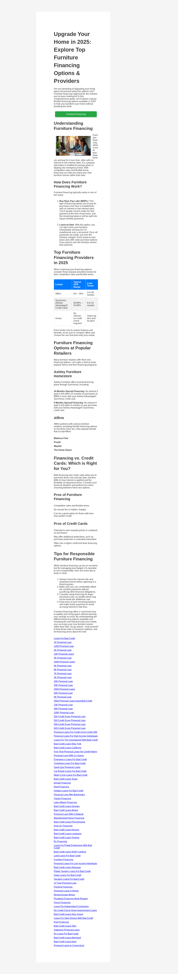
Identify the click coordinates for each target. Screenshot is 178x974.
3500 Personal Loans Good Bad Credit (73, 701)
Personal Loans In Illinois (66, 891)
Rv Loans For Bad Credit (66, 934)
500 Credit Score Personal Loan (70, 724)
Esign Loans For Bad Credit (67, 875)
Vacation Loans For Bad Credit (69, 879)
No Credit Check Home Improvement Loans (75, 910)
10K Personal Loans (64, 654)
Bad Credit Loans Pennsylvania (69, 822)
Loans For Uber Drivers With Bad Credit (73, 918)
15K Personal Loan (63, 705)
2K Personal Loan (63, 650)
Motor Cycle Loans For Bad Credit (70, 775)
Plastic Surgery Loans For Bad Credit (72, 871)
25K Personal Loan (63, 685)
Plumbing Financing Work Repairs (71, 898)
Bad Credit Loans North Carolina (70, 852)
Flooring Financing (63, 887)
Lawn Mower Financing (65, 802)
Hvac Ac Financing (63, 826)
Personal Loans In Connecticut (69, 945)
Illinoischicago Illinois (64, 895)
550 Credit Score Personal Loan (70, 716)
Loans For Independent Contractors (71, 906)
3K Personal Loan (63, 658)
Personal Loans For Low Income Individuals (75, 863)
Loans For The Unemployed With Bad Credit (76, 740)
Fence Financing (62, 902)
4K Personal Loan (63, 677)
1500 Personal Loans (64, 662)
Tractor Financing (62, 798)
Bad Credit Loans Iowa (65, 941)
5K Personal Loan (63, 666)
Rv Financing (60, 841)
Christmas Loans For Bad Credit (70, 763)
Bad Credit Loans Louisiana (67, 833)
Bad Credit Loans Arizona (66, 830)
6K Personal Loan (63, 697)
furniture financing (76, 114)
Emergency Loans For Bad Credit (70, 759)
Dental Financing (62, 783)
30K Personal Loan (63, 708)
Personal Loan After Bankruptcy (69, 794)
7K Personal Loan (63, 673)
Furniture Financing (63, 859)
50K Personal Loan (63, 693)
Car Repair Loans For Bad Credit (70, 771)
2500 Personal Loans (64, 689)
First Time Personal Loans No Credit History (75, 751)
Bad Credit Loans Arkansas (67, 867)
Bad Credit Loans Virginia (66, 837)
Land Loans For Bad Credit (67, 855)
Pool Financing (61, 922)
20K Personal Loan (63, 681)
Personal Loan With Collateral (68, 814)
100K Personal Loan (64, 712)
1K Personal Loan (63, 642)
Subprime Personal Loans (67, 930)
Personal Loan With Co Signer (69, 755)
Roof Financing (61, 787)
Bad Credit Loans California (67, 748)
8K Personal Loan (63, 669)
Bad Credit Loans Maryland (67, 937)
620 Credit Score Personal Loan (70, 728)
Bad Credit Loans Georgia (67, 806)
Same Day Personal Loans (67, 767)
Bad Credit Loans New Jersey (68, 914)
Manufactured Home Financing (69, 818)
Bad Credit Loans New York (67, 744)
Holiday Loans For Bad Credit (68, 790)
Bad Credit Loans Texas (65, 779)
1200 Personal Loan (64, 646)
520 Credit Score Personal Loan (70, 720)
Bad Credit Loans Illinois (66, 810)
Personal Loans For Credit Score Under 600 (75, 732)
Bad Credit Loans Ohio (65, 926)
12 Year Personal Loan (65, 883)
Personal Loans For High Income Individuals (76, 736)
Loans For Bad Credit (64, 638)
